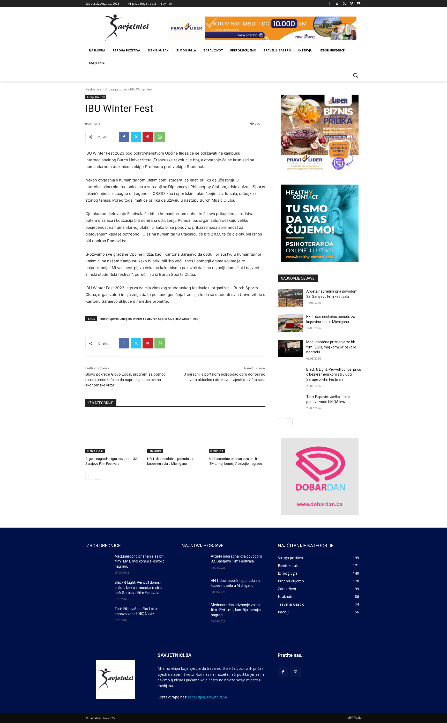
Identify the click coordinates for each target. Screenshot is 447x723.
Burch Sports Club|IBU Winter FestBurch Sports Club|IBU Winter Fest (149, 319)
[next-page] (97, 476)
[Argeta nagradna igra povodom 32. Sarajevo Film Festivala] (113, 433)
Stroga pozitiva (116, 89)
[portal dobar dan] (320, 476)
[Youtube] (359, 4)
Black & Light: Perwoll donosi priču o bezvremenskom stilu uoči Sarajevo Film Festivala (333, 374)
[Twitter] (344, 4)
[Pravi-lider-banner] (265, 28)
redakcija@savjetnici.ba (207, 697)
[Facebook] (330, 4)
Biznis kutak (95, 451)
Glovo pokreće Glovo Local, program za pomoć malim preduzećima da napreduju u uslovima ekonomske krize (125, 379)
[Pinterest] (148, 137)
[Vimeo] (351, 4)
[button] (355, 75)
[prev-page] (88, 476)
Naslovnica (93, 89)
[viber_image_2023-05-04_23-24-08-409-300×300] (320, 133)
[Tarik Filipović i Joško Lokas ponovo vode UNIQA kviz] (290, 403)
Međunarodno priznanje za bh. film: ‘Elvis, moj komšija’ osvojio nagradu (331, 347)
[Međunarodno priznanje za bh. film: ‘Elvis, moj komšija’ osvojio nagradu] (237, 433)
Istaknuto (155, 451)
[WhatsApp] (159, 137)
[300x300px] (320, 223)
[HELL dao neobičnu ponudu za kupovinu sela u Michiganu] (175, 433)
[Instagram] (337, 4)
